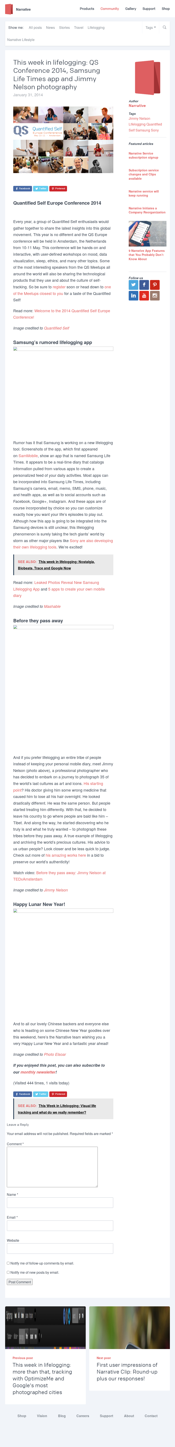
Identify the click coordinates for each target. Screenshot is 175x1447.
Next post (104, 1358)
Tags (149, 27)
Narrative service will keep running (144, 193)
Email (12, 1217)
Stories (64, 27)
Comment (15, 1143)
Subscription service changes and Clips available (144, 174)
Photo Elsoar (55, 1054)
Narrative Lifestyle (21, 39)
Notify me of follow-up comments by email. (42, 1263)
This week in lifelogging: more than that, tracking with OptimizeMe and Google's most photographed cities (42, 1379)
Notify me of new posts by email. (34, 1272)
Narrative (137, 105)
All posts (35, 27)
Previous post (23, 1358)
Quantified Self (56, 328)
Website (13, 1240)
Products (87, 8)
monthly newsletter (37, 1072)
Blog (62, 1415)
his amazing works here (66, 855)
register (59, 286)
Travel (78, 27)
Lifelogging (96, 27)
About (129, 1415)
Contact (151, 1415)
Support (149, 8)
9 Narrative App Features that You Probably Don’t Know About (147, 254)
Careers (82, 1415)
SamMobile (28, 455)
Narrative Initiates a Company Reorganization (147, 210)
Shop (166, 8)
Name (12, 1194)
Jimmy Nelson (56, 890)
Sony (155, 130)
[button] (164, 27)
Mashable (52, 606)
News (50, 27)
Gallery (130, 8)
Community (110, 8)
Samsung (143, 130)
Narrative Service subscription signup (143, 155)
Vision (42, 1415)
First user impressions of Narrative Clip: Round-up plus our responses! (127, 1372)
